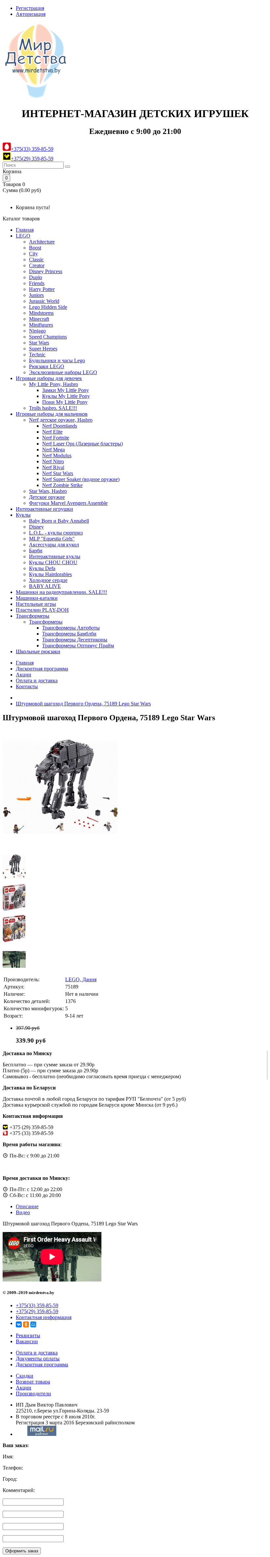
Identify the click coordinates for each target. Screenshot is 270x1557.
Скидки (24, 1376)
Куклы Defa (42, 568)
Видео (23, 1212)
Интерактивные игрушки (44, 509)
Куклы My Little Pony (66, 396)
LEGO (23, 236)
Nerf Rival (53, 467)
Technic (37, 354)
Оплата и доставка (37, 680)
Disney (36, 527)
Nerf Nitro (53, 461)
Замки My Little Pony (65, 390)
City (33, 253)
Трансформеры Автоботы (71, 628)
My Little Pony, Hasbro (53, 384)
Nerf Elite (52, 432)
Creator (36, 265)
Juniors (36, 295)
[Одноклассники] (26, 1324)
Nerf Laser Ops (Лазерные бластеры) (82, 443)
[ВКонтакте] (19, 1324)
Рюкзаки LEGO (46, 366)
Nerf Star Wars (57, 473)
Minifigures (41, 325)
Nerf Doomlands (59, 426)
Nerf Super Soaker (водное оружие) (81, 479)
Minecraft (39, 319)
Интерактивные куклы (54, 556)
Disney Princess (45, 271)
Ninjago (37, 331)
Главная (25, 230)
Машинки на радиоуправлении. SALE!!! (61, 592)
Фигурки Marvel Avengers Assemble (68, 503)
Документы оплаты (38, 1358)
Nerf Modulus (56, 455)
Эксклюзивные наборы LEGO (63, 372)
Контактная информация (43, 1317)
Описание (27, 1206)
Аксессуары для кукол (54, 544)
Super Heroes (43, 348)
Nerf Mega (53, 449)
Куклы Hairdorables (50, 574)
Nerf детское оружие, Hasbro (61, 420)
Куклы (23, 515)
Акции (23, 674)
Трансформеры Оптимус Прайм (78, 645)
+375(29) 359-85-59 (32, 158)
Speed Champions (48, 337)
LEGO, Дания (80, 979)
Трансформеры (32, 616)
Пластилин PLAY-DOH (42, 610)
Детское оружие (47, 497)
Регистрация (30, 8)
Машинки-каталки (37, 598)
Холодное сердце (48, 580)
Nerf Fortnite (55, 437)
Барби (35, 550)
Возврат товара (33, 1381)
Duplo (35, 277)
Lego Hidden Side (48, 307)
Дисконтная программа (42, 668)
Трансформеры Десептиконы (74, 639)
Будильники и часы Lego (57, 360)
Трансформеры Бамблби (69, 633)
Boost (35, 247)
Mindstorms (41, 313)
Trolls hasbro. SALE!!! (53, 408)
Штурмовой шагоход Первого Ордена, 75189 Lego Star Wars (83, 703)
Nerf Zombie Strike (62, 485)
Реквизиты (28, 1335)
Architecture (42, 241)
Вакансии (27, 1341)
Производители (33, 1393)
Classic (36, 259)
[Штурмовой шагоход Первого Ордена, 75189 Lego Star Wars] (60, 842)
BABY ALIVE (45, 586)
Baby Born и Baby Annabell (59, 521)
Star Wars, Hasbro (48, 491)
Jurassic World (44, 301)
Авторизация (30, 14)
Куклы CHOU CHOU (53, 562)
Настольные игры (36, 604)
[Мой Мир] (33, 1324)
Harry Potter (42, 289)
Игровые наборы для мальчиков (52, 414)
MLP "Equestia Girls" (52, 538)
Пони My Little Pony (65, 402)
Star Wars (39, 342)
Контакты (27, 686)
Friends (36, 283)
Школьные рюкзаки (38, 651)
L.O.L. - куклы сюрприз (56, 532)
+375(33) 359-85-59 (32, 149)
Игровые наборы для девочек (49, 378)
